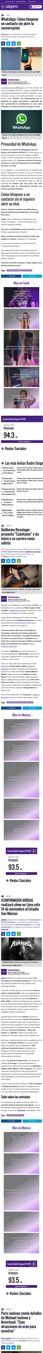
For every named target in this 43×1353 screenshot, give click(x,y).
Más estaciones (32, 1)
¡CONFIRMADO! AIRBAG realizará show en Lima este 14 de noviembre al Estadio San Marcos (21, 729)
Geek (8, 15)
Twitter (33, 276)
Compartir (12, 276)
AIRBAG (9, 1115)
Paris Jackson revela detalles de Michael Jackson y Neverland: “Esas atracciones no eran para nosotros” (21, 750)
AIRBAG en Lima (18, 1115)
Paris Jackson (6, 1338)
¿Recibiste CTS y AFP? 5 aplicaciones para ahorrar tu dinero (21, 398)
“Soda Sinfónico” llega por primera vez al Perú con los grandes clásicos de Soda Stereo (21, 809)
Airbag (38, 1074)
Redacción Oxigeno (13, 80)
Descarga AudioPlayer (21, 1)
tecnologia (18, 270)
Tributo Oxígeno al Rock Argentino (22, 830)
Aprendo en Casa (9, 1)
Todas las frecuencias (24, 441)
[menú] (2, 6)
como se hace (27, 270)
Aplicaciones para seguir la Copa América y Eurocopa (21, 376)
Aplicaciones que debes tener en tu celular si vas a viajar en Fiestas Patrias (21, 347)
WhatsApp (25, 150)
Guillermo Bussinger (33, 552)
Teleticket (21, 1110)
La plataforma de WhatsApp (12, 88)
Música (8, 526)
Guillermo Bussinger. (9, 646)
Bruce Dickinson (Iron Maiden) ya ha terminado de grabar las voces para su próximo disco (21, 1243)
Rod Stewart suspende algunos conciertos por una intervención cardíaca (21, 779)
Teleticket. (5, 929)
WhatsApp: (5, 34)
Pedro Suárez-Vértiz (27, 702)
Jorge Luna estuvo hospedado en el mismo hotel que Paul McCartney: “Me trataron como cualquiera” (21, 297)
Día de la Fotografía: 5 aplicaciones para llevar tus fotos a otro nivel (21, 318)
